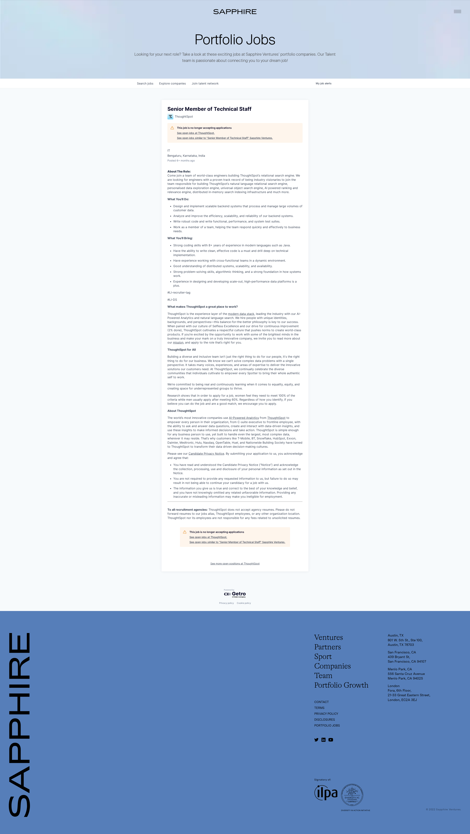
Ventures (328, 637)
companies (172, 83)
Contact (321, 702)
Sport (323, 657)
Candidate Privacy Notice (206, 453)
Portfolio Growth (341, 685)
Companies (332, 666)
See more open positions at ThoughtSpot (235, 563)
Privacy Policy (326, 714)
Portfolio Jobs (327, 725)
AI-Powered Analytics (244, 418)
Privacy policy (226, 603)
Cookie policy (244, 603)
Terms (319, 708)
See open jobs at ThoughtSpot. (196, 132)
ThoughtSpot (276, 418)
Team (323, 676)
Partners (327, 647)
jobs (145, 83)
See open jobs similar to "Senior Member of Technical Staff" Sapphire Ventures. (225, 137)
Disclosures (324, 719)
